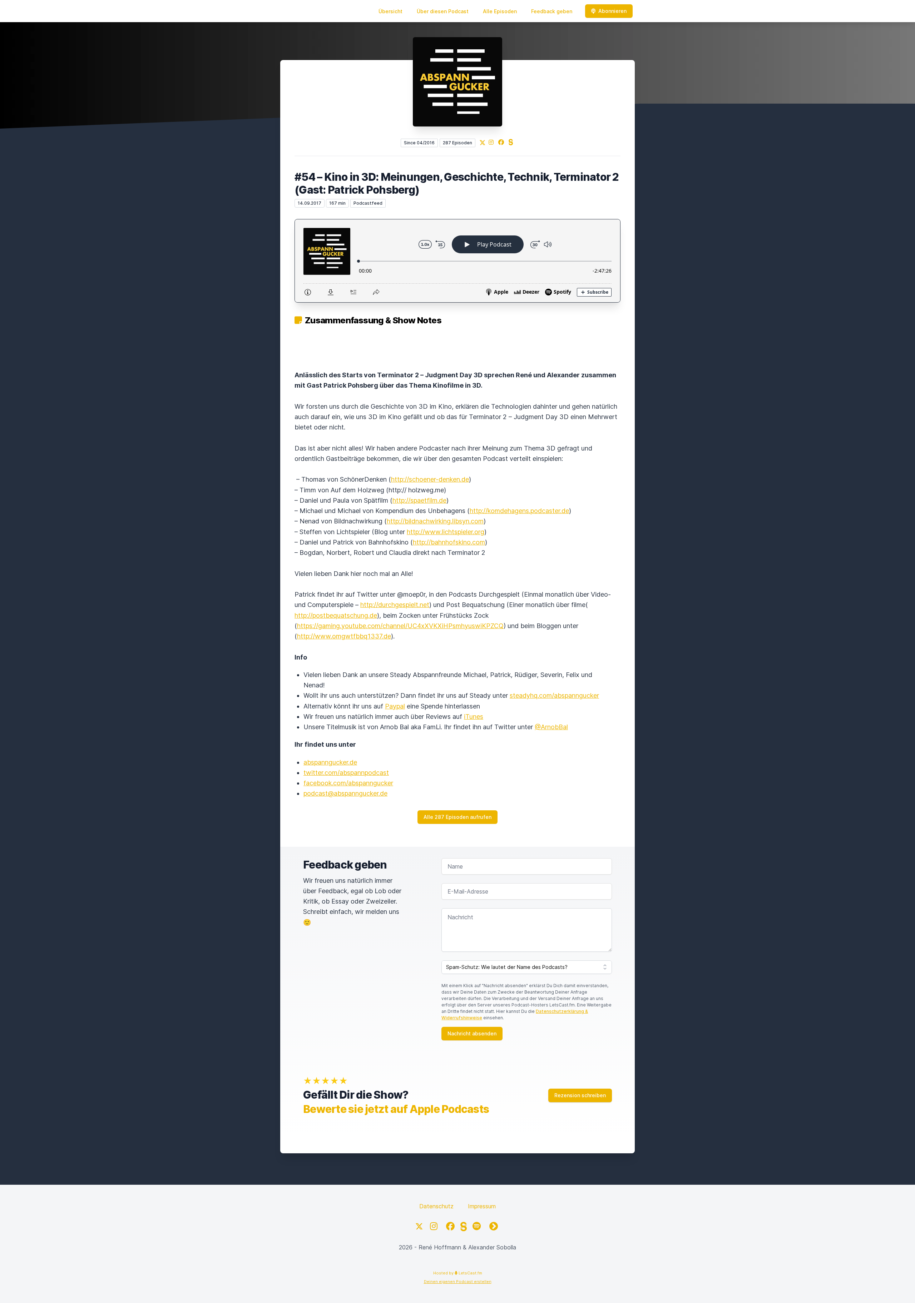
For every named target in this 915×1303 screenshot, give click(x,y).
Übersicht (390, 11)
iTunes (473, 716)
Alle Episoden (500, 11)
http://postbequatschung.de (336, 615)
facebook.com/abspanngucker (348, 783)
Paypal (395, 706)
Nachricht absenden (471, 1033)
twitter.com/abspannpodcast (346, 772)
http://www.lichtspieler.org (445, 532)
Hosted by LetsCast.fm (457, 1272)
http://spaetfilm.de (419, 500)
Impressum (482, 1206)
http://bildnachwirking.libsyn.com (435, 521)
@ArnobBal (551, 727)
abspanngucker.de (330, 762)
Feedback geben (551, 11)
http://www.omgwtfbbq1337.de (344, 636)
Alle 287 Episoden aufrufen (457, 817)
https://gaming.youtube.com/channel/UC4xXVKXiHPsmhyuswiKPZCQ (400, 626)
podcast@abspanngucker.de (345, 793)
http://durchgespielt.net (394, 604)
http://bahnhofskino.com (449, 542)
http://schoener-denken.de (430, 479)
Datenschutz (436, 1206)
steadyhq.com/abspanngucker (554, 695)
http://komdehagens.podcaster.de (519, 510)
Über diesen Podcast (443, 11)
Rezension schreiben (580, 1095)
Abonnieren (612, 11)
